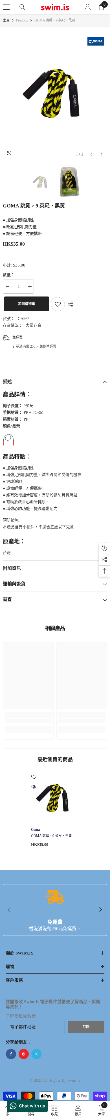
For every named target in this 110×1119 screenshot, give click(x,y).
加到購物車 (25, 304)
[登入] (88, 7)
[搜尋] (22, 7)
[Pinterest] (23, 1054)
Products (22, 20)
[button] (91, 154)
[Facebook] (11, 1054)
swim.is (74, 1080)
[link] (28, 721)
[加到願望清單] (58, 304)
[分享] (69, 304)
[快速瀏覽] (34, 787)
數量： (9, 275)
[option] (55, 93)
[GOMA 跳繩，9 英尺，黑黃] (55, 798)
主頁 (6, 20)
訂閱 (86, 1027)
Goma (35, 830)
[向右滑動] (100, 910)
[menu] (6, 7)
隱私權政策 (25, 1016)
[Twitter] (36, 1054)
